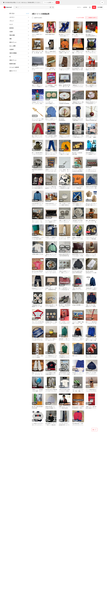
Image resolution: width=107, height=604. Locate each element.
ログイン (79, 7)
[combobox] (33, 7)
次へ (94, 429)
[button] (21, 7)
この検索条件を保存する (92, 17)
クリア (27, 13)
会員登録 (85, 7)
